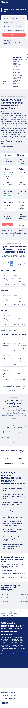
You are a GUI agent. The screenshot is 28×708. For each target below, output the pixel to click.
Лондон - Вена (5, 598)
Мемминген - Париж (7, 594)
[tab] (5, 334)
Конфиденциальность (8, 698)
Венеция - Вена (5, 605)
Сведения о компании (8, 692)
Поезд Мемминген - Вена (9, 571)
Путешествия (14, 612)
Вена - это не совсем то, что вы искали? (14, 577)
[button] (8, 26)
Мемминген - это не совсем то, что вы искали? (13, 574)
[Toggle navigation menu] (26, 2)
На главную (4, 612)
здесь (17, 390)
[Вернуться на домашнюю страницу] (4, 2)
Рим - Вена (4, 601)
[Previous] (3, 426)
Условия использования (8, 695)
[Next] (24, 264)
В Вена (10, 614)
